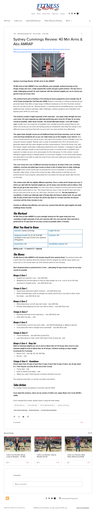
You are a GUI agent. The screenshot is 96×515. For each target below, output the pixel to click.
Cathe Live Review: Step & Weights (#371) (46, 456)
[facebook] (69, 13)
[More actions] (81, 34)
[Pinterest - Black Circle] (78, 13)
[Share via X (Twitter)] (19, 416)
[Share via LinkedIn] (23, 416)
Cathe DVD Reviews (33, 21)
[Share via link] (28, 416)
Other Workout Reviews (53, 21)
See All (90, 433)
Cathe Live (18, 21)
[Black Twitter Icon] (75, 13)
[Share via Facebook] (14, 416)
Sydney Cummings (63, 405)
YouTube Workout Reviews (49, 410)
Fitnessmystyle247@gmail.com (70, 498)
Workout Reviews (20, 405)
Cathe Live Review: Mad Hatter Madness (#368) (76, 456)
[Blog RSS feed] (7, 498)
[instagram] (72, 13)
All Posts (7, 21)
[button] (90, 21)
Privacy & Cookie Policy (83, 508)
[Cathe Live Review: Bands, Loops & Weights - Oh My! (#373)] (17, 444)
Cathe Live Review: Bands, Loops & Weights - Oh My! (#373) (16, 456)
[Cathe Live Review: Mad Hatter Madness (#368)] (78, 444)
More (68, 21)
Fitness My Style (32, 405)
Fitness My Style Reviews (47, 405)
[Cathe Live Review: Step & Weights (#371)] (48, 444)
